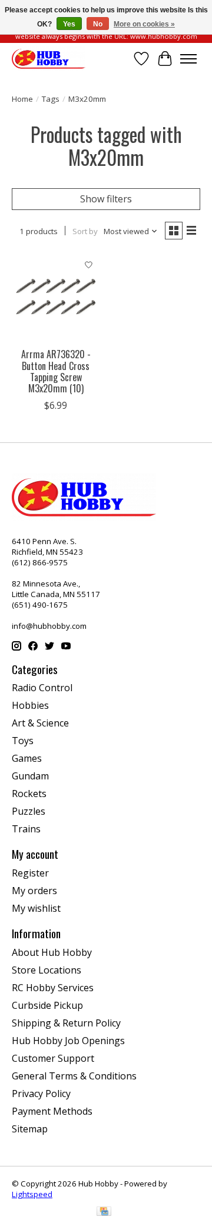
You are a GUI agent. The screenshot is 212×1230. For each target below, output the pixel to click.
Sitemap (30, 1128)
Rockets (29, 793)
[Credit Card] (104, 1212)
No (97, 24)
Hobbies (30, 705)
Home (22, 99)
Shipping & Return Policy (66, 1022)
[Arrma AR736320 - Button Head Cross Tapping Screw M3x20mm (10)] (56, 298)
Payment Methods (52, 1111)
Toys (23, 740)
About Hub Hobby (52, 952)
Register (30, 872)
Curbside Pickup (47, 1005)
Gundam (30, 775)
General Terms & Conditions (74, 1075)
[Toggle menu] (188, 59)
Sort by (85, 231)
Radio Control (42, 687)
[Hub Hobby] (48, 58)
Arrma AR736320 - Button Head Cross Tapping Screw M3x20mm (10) (56, 371)
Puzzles (28, 811)
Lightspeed (32, 1194)
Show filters (106, 198)
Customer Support (53, 1058)
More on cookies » (144, 24)
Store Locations (46, 970)
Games (27, 758)
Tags (50, 99)
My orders (34, 890)
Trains (26, 828)
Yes (69, 24)
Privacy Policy (41, 1093)
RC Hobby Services (53, 987)
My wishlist (36, 908)
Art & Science (40, 722)
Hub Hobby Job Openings (68, 1040)
